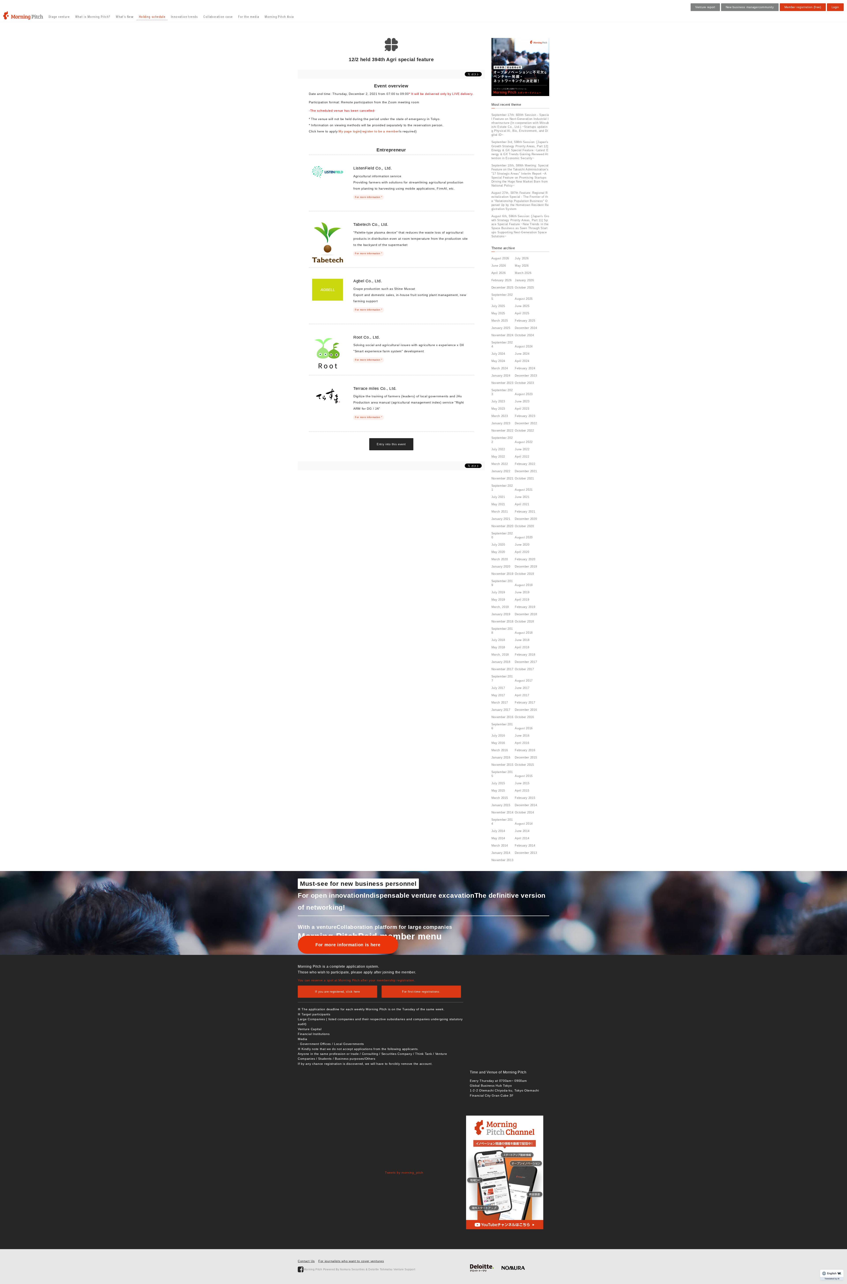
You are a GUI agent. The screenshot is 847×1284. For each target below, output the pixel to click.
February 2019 (525, 607)
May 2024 (498, 361)
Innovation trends (184, 17)
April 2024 (522, 361)
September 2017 (502, 678)
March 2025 (499, 320)
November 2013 (502, 860)
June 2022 (522, 449)
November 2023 (502, 383)
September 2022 (502, 439)
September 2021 (502, 487)
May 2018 (498, 647)
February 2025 (525, 320)
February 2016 (525, 750)
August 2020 (524, 537)
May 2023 (498, 408)
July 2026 (521, 258)
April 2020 (522, 552)
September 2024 (502, 344)
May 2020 (498, 552)
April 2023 (522, 408)
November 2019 (502, 573)
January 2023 (500, 423)
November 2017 (502, 669)
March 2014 (499, 845)
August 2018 (524, 632)
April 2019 (522, 599)
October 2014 (524, 812)
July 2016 (498, 735)
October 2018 (524, 621)
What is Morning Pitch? (93, 17)
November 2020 (502, 526)
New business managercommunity (750, 7)
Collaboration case (218, 17)
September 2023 (502, 392)
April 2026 (498, 273)
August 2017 (524, 680)
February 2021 (525, 511)
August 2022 (524, 442)
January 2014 (500, 852)
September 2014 (502, 821)
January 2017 (500, 709)
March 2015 (499, 797)
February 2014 (525, 845)
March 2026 (523, 273)
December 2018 (526, 614)
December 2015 (526, 757)
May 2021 (498, 504)
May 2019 (498, 599)
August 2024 (524, 346)
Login (835, 7)
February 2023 (525, 416)
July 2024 (498, 353)
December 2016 (526, 709)
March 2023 (499, 416)
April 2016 (522, 743)
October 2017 (524, 669)
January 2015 (500, 805)
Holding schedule (152, 17)
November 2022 (502, 430)
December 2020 (526, 518)
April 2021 (522, 504)
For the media (248, 17)
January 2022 (500, 471)
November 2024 (502, 335)
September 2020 (502, 535)
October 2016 (524, 717)
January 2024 (500, 375)
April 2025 (522, 313)
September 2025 (502, 296)
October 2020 (524, 526)
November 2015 (502, 764)
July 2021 (498, 497)
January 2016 (500, 757)
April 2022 (522, 456)
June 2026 (498, 265)
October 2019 (524, 573)
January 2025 (500, 328)
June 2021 (522, 497)
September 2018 (502, 630)
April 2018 (522, 647)
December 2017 (526, 662)
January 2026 (524, 280)
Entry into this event (391, 444)
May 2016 (498, 743)
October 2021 (524, 478)
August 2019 (524, 585)
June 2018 (522, 640)
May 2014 (498, 838)
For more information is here (347, 944)
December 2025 (502, 287)
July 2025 (498, 306)
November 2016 (502, 717)
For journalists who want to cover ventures (351, 1261)
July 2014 (498, 831)
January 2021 (500, 518)
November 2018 (502, 621)
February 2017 (525, 702)
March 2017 (499, 702)
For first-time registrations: (421, 991)
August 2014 (524, 823)
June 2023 (522, 401)
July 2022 (498, 449)
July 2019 (498, 592)
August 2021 (524, 489)
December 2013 (526, 852)
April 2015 (522, 790)
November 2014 (502, 812)
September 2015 (502, 774)
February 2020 (525, 559)
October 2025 (524, 287)
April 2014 (522, 838)
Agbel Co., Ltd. (367, 281)
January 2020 (500, 566)
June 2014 (522, 831)
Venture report (705, 7)
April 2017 (522, 695)
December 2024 (526, 328)
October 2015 (524, 764)
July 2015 (498, 783)
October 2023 (524, 383)
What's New (124, 17)
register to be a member (380, 131)
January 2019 (500, 614)
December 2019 (526, 566)
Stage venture (59, 17)
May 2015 (498, 790)
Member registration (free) (802, 7)
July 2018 (498, 640)
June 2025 (522, 306)
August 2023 (524, 394)
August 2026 (500, 258)
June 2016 (522, 735)
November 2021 (502, 478)
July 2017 (498, 688)
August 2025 (524, 298)
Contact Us (306, 1261)
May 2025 (498, 313)
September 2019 (502, 583)
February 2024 (525, 368)
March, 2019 (500, 607)
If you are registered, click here (337, 991)
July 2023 (498, 401)
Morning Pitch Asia (279, 17)
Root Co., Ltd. (366, 337)
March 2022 (499, 464)
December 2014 (526, 805)
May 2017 (498, 695)
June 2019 (522, 592)
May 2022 (498, 456)
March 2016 (499, 750)
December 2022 (526, 423)
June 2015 (522, 783)
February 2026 (501, 280)
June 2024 (522, 353)
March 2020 (499, 559)
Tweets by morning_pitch (404, 1172)
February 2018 (525, 654)
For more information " (368, 197)
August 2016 (524, 728)
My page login (349, 131)
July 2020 (498, 544)
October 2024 (524, 335)
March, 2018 (500, 654)
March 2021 (499, 511)
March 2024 (499, 368)
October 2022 (524, 430)
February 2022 (525, 464)
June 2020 (522, 544)
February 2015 (525, 797)
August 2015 (524, 776)
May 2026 (522, 265)
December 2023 (526, 375)
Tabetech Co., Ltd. (370, 224)
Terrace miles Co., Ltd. (375, 388)
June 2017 (522, 688)
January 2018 (500, 662)
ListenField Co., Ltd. (372, 168)
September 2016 (502, 726)
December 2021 (526, 471)
